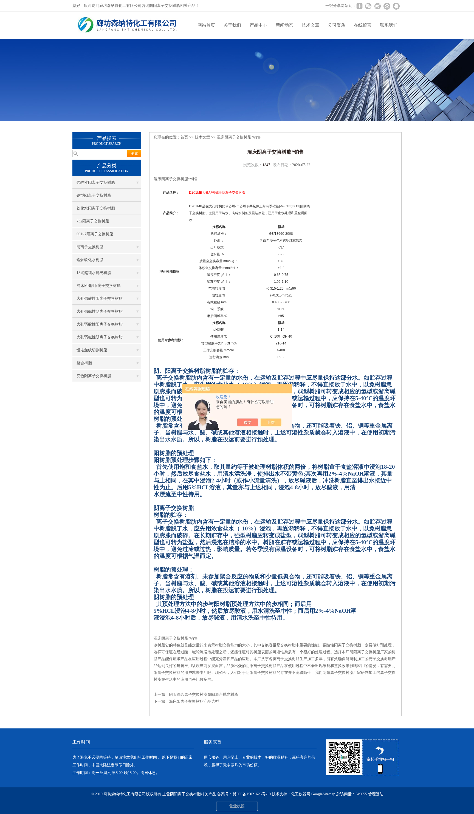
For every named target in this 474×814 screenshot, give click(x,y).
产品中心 (258, 25)
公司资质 (336, 25)
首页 (184, 137)
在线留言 (362, 25)
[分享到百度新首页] (387, 6)
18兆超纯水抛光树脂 (94, 273)
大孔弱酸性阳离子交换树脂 (100, 324)
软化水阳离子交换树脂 (96, 208)
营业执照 (237, 806)
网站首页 (206, 25)
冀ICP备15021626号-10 (252, 794)
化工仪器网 (300, 794)
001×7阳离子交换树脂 (95, 234)
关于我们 (232, 25)
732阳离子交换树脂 (93, 221)
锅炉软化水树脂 (90, 260)
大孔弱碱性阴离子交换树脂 (100, 337)
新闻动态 (284, 25)
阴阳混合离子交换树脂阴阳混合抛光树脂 (203, 695)
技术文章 (310, 25)
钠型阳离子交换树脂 (94, 195)
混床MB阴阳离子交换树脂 (99, 286)
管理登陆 (375, 794)
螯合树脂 (84, 363)
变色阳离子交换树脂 (94, 376)
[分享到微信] (368, 6)
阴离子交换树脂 (90, 247)
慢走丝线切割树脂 (92, 350)
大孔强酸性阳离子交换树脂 (100, 298)
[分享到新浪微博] (377, 6)
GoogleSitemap (323, 794)
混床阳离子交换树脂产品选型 (194, 701)
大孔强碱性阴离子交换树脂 (100, 311)
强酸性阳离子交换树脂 (96, 182)
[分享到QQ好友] (396, 6)
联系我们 (388, 25)
